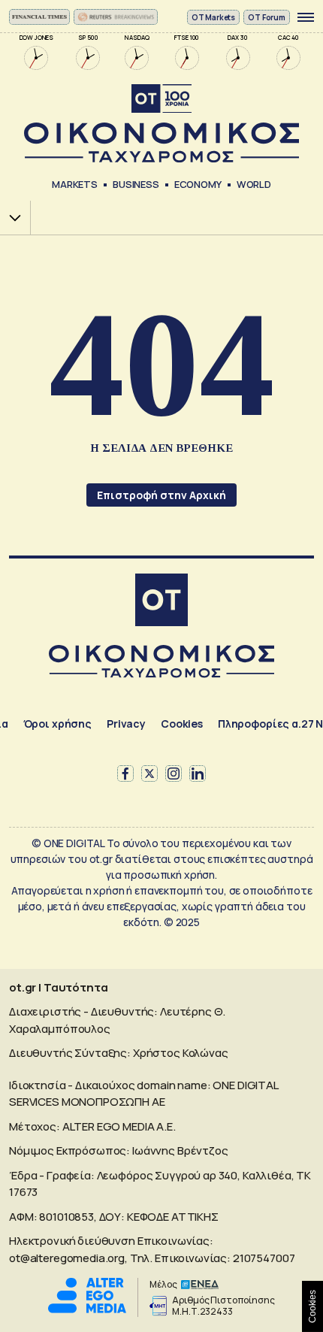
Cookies (182, 723)
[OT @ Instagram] (173, 773)
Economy (198, 184)
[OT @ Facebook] (125, 773)
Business (136, 184)
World (254, 184)
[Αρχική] (161, 602)
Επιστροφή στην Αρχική (161, 495)
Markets (75, 184)
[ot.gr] (161, 123)
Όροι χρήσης (57, 723)
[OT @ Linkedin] (197, 773)
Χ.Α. (10, 217)
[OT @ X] (149, 773)
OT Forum (266, 17)
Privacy (126, 723)
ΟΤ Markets (214, 17)
